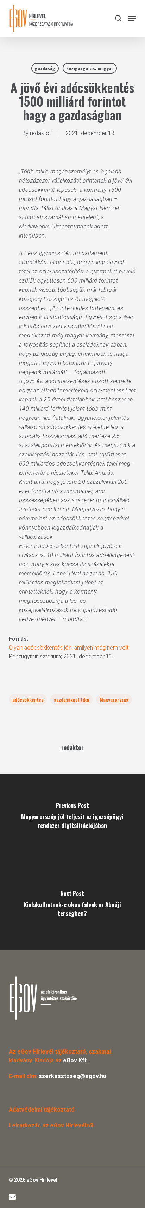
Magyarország (114, 699)
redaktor (40, 133)
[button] (132, 18)
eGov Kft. (75, 1060)
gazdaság (45, 68)
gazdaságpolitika (71, 699)
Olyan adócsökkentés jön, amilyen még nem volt (68, 647)
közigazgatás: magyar (89, 68)
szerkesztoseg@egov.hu (72, 1076)
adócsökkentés (27, 699)
